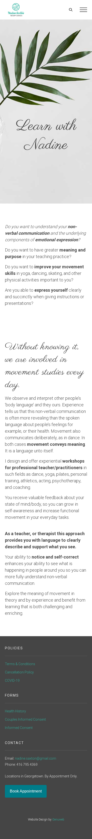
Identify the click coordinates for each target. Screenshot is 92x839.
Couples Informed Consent (25, 719)
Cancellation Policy (19, 672)
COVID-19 (12, 680)
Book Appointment (26, 791)
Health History (15, 711)
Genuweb (58, 819)
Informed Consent (19, 728)
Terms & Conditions (20, 664)
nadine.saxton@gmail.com (35, 758)
